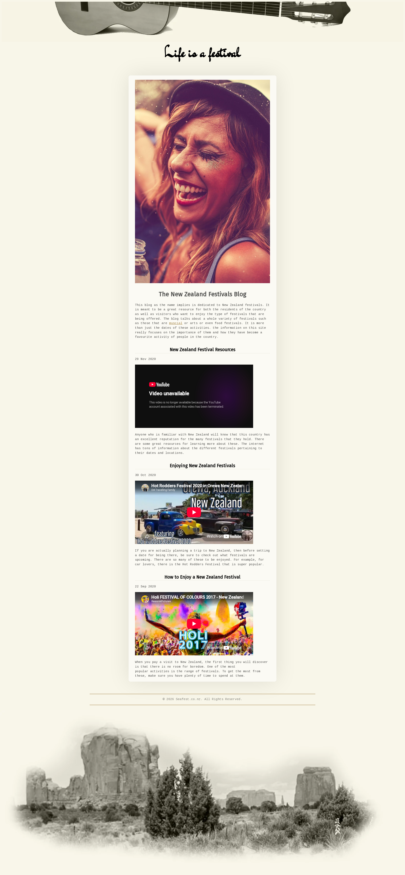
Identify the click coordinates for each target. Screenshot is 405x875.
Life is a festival (202, 52)
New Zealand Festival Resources (202, 349)
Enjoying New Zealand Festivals (202, 465)
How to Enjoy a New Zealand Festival (202, 577)
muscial (175, 323)
